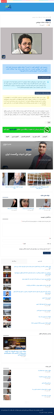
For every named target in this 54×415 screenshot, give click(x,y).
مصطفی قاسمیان (25, 136)
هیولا (7, 136)
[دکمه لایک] (49, 122)
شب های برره (36, 136)
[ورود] (48, 7)
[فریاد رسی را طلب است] (7, 397)
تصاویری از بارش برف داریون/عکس (44, 310)
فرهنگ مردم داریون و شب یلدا (45, 317)
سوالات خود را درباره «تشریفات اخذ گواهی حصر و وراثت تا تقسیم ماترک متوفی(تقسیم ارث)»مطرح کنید (15, 353)
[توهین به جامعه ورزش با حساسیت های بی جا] (7, 391)
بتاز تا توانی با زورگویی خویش (45, 208)
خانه (49, 17)
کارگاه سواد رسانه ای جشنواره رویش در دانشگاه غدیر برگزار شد (38, 285)
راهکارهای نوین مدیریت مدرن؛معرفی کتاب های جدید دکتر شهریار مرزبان (36, 279)
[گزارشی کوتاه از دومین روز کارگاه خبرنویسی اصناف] (7, 325)
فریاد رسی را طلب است (46, 395)
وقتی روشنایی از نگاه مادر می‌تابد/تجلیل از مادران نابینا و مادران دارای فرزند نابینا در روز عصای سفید (32, 267)
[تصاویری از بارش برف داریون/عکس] (7, 312)
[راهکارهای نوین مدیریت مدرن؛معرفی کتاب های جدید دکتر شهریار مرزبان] (7, 281)
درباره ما (45, 412)
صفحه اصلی (50, 412)
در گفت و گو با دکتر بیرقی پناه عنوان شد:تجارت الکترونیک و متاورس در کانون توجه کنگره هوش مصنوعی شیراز (32, 292)
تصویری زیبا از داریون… (46, 298)
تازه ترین (40, 261)
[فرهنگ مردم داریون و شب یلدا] (7, 318)
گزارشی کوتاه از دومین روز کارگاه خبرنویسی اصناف (41, 323)
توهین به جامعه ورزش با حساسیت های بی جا (41, 389)
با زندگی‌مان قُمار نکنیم (46, 383)
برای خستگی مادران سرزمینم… (28, 208)
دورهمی (44, 136)
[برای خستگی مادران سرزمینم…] (26, 203)
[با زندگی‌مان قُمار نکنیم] (7, 385)
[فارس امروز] (8, 7)
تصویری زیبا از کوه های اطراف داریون (43, 304)
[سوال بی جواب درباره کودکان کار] (7, 372)
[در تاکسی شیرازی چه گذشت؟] (7, 378)
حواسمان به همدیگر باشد (12, 208)
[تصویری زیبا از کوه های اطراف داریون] (7, 306)
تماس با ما (42, 412)
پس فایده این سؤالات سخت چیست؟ (43, 93)
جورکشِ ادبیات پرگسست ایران (18, 154)
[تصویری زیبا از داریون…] (7, 299)
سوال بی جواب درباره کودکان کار (44, 370)
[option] (26, 155)
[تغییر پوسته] (3, 7)
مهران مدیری (15, 136)
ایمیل (24, 243)
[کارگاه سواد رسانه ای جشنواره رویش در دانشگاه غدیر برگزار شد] (7, 287)
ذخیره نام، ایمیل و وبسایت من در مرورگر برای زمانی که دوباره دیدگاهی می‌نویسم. (34, 249)
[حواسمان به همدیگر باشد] (10, 203)
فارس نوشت (45, 17)
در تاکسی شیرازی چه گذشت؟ (45, 377)
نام (50, 238)
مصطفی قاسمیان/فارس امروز (44, 77)
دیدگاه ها (14, 261)
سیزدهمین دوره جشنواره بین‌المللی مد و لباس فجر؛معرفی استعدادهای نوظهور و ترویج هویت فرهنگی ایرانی (32, 273)
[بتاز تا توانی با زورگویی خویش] (43, 203)
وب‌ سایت (49, 243)
